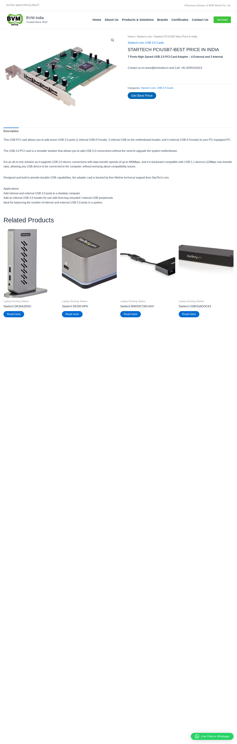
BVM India (35, 18)
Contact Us (200, 19)
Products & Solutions (138, 19)
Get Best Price (142, 95)
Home (96, 19)
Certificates (179, 19)
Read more (14, 314)
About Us (111, 19)
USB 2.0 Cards (154, 42)
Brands (162, 19)
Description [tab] (11, 131)
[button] (222, 19)
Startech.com (144, 36)
